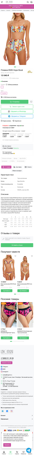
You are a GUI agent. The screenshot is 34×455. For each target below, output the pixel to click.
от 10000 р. (12, 161)
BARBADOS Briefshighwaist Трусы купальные (24, 332)
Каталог (8, 10)
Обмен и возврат (17, 170)
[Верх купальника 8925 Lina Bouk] (25, 267)
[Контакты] (31, 2)
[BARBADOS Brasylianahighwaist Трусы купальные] (9, 315)
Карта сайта (23, 427)
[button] (11, 341)
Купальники (26, 10)
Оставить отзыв (17, 245)
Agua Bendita (23, 158)
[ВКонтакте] (7, 411)
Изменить (16, 148)
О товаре (7, 167)
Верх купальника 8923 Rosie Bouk (8, 284)
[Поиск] (28, 2)
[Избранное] (31, 102)
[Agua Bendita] (30, 71)
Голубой (4, 93)
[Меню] (2, 2)
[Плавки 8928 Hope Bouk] (17, 39)
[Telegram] (2, 411)
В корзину (16, 102)
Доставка (18, 167)
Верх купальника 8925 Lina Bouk (24, 284)
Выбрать (7, 290)
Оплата (29, 167)
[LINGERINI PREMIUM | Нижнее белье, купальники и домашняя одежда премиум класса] (8, 2)
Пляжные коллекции (17, 10)
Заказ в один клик (18, 106)
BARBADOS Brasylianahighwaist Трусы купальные (8, 332)
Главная (3, 10)
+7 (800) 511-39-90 (7, 358)
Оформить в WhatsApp (18, 111)
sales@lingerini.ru (7, 375)
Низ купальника (20, 161)
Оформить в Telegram (18, 116)
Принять (7, 445)
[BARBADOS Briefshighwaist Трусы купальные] (25, 315)
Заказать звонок (6, 362)
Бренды (15, 158)
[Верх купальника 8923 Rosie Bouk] (9, 267)
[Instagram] (11, 411)
